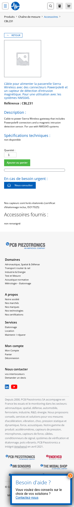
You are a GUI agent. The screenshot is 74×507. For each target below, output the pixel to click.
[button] (5, 6)
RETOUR (16, 35)
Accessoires (51, 17)
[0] (68, 6)
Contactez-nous (27, 498)
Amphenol (20, 446)
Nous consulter (24, 185)
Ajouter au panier (17, 162)
